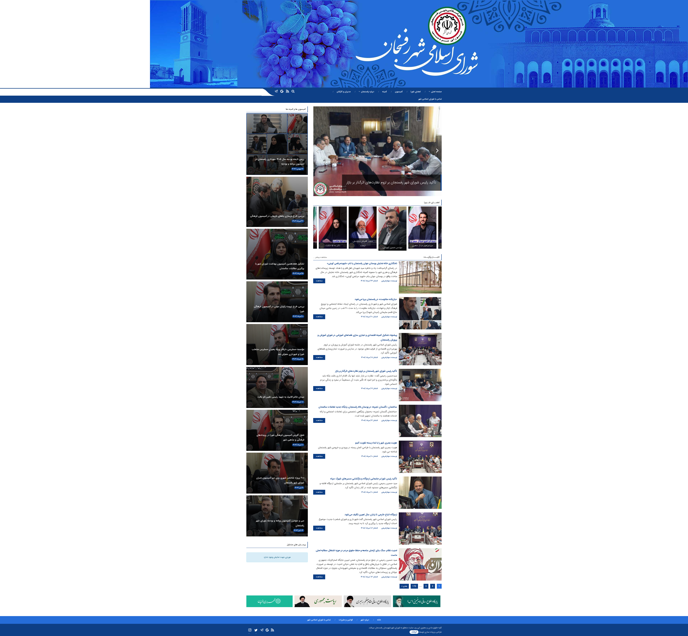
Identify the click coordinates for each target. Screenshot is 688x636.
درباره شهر (365, 620)
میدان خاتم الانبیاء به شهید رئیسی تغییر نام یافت (280, 397)
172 (414, 586)
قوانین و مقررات (346, 620)
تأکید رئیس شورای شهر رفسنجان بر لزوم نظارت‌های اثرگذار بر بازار (366, 371)
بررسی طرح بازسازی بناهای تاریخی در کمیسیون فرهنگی (277, 216)
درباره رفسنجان (367, 91)
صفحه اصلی (436, 91)
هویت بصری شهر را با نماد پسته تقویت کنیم (376, 443)
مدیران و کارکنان (344, 91)
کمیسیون (399, 91)
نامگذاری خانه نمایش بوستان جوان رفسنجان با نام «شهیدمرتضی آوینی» (362, 264)
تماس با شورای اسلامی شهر (430, 99)
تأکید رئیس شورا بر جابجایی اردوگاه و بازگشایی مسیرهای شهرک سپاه (363, 479)
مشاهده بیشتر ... (320, 257)
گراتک (414, 632)
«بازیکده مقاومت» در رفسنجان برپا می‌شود (376, 299)
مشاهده (319, 280)
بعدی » (404, 586)
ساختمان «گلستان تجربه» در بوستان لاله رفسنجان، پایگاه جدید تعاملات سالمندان (379, 183)
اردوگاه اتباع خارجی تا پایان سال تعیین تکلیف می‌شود (371, 515)
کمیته (384, 91)
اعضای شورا (416, 91)
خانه (379, 620)
